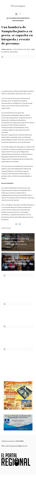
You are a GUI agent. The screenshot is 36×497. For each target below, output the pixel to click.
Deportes (25, 18)
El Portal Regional (9, 52)
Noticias (10, 18)
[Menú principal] (16, 14)
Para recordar (18, 20)
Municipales (17, 18)
